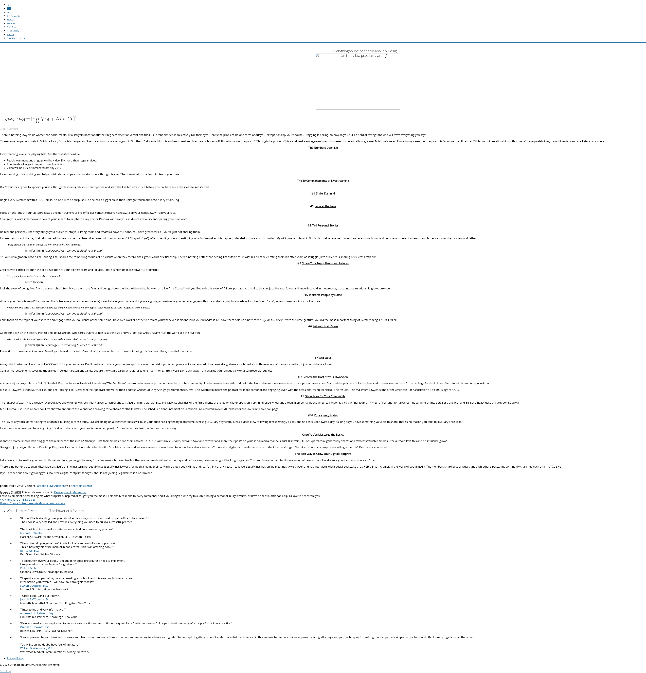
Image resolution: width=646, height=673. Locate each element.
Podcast (10, 34)
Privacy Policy (15, 658)
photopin (76, 486)
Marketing (79, 492)
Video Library (13, 30)
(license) (88, 486)
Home (9, 5)
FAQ (9, 12)
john (5, 128)
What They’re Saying (16, 38)
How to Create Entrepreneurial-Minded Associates (32, 503)
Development (62, 492)
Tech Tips (11, 27)
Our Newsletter (14, 16)
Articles (10, 19)
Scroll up (5, 671)
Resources (11, 23)
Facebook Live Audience (51, 486)
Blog (9, 8)
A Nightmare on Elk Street (17, 499)
